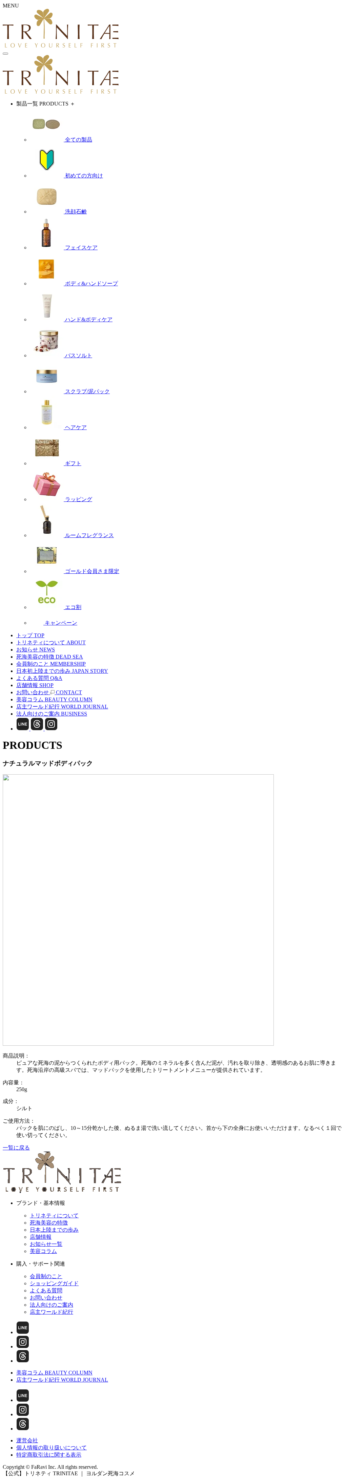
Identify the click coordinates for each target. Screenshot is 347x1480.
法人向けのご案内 (51, 1305)
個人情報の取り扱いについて (51, 1447)
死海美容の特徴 (49, 1223)
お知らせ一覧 (46, 1244)
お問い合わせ (46, 1298)
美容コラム (43, 1251)
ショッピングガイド (54, 1283)
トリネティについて (54, 1215)
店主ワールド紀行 (51, 1312)
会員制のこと (46, 1276)
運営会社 (27, 1440)
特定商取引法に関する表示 (48, 1455)
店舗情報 (41, 1237)
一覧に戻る (16, 1148)
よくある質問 (46, 1290)
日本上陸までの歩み (54, 1230)
